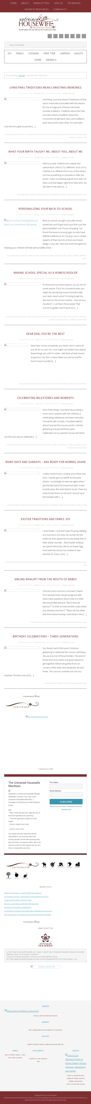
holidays (83, 445)
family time (75, 134)
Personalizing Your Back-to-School (46, 209)
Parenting (30, 384)
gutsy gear (42, 255)
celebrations (62, 445)
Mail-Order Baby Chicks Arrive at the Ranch (45, 1030)
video (85, 622)
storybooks (73, 320)
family (74, 683)
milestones (71, 448)
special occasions (81, 448)
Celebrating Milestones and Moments (45, 398)
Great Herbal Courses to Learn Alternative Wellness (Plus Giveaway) (28, 911)
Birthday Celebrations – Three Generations (45, 636)
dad (47, 384)
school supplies (63, 320)
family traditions (73, 562)
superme (76, 255)
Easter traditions (57, 562)
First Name (54, 782)
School (17, 255)
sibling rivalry (72, 622)
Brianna (56, 195)
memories (72, 137)
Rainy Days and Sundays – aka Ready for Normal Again (46, 462)
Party (85, 683)
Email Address (55, 791)
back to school (34, 255)
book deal (32, 505)
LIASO (85, 565)
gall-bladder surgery (56, 505)
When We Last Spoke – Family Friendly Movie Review (22, 893)
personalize (53, 320)
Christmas (29, 134)
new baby (64, 622)
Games (66, 505)
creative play (40, 505)
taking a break (82, 320)
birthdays (47, 445)
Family (15, 134)
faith (65, 562)
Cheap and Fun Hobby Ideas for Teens (18, 900)
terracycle (82, 255)
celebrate (54, 445)
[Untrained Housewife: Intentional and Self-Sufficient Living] (45, 947)
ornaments (79, 137)
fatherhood (62, 384)
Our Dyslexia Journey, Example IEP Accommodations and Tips (26, 896)
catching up (54, 317)
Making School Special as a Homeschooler (45, 273)
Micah (80, 195)
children (70, 445)
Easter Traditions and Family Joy (45, 519)
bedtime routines (44, 317)
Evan (69, 195)
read (85, 505)
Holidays (32, 445)
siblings (80, 622)
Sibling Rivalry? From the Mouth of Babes (45, 579)
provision (84, 384)
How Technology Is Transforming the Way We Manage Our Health (27, 914)
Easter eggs (47, 562)
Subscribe (66, 801)
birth (44, 195)
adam (39, 195)
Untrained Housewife (45, 22)
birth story (50, 195)
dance (46, 505)
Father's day (53, 384)
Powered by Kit (66, 809)
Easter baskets (38, 562)
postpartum (79, 505)
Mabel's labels (68, 255)
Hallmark (83, 134)
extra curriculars (65, 317)
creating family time (65, 134)
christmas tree (53, 134)
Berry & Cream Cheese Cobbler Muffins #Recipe (45, 1044)
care (44, 384)
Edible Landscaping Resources (45, 1016)
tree (85, 137)
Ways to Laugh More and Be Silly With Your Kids (21, 904)
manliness (76, 384)
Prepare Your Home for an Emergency (17, 907)
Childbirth (63, 195)
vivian (85, 195)
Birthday (68, 683)
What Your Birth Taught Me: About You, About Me (45, 151)
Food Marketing (27, 696)
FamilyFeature (23, 445)
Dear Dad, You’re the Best (45, 334)
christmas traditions (40, 134)
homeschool (58, 255)
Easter (30, 562)
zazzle (84, 258)
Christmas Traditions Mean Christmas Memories (45, 87)
